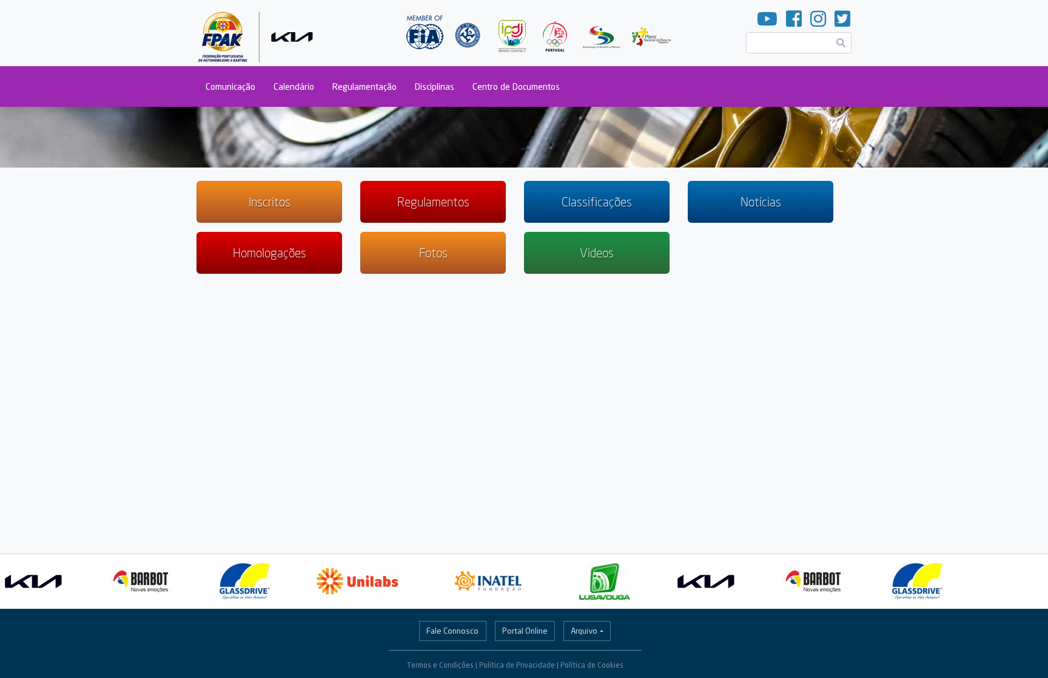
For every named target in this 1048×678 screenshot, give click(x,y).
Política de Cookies (591, 665)
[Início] (258, 33)
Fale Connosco (452, 631)
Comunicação (230, 86)
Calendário (294, 86)
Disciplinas (434, 86)
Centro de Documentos (516, 86)
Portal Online (525, 631)
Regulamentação (364, 86)
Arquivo (584, 631)
